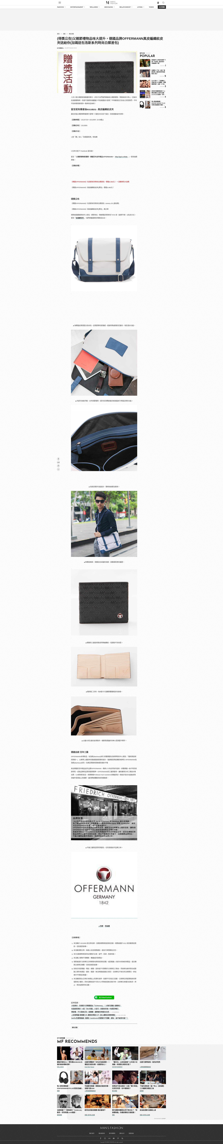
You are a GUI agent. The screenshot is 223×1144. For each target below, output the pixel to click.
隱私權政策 (102, 1133)
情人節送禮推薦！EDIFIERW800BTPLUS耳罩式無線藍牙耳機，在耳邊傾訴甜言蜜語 (70, 1087)
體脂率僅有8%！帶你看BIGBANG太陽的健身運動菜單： (69, 1063)
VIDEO (151, 7)
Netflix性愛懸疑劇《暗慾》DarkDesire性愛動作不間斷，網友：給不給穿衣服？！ (99, 1018)
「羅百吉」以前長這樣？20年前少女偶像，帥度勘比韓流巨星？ (124, 1063)
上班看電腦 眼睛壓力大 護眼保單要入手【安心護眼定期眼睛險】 (93, 1015)
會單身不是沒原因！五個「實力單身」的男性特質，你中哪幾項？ (125, 1087)
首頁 (58, 33)
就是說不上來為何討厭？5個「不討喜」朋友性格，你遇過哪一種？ (159, 61)
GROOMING (108, 7)
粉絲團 (107, 926)
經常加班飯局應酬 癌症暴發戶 (95, 1110)
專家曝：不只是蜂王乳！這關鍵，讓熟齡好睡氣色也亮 (90, 1012)
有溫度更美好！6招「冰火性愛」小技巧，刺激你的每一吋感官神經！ (95, 1009)
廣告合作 (122, 1133)
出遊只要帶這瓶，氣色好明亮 (150, 1062)
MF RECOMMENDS (77, 1042)
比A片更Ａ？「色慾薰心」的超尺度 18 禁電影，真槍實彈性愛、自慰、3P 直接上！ (159, 82)
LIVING (139, 7)
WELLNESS (94, 7)
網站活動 (71, 33)
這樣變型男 (80, 218)
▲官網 (100, 926)
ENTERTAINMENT (76, 7)
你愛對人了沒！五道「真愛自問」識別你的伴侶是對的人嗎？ (158, 72)
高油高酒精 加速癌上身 (148, 1110)
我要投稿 (131, 1133)
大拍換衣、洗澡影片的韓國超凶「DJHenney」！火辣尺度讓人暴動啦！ (96, 1006)
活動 (64, 33)
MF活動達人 (60, 48)
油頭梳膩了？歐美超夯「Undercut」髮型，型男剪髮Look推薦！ (70, 1111)
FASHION (60, 7)
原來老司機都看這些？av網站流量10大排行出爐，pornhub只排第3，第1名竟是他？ (158, 92)
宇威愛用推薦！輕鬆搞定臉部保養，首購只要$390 (97, 1087)
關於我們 (91, 1133)
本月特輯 (162, 7)
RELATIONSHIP (125, 7)
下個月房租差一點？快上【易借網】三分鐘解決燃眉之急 (152, 1087)
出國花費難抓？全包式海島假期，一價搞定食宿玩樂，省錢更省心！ (97, 1063)
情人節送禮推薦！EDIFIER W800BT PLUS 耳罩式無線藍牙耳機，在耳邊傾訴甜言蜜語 (158, 103)
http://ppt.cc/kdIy (121, 157)
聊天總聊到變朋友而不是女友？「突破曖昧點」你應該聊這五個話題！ (124, 1111)
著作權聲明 (112, 1133)
